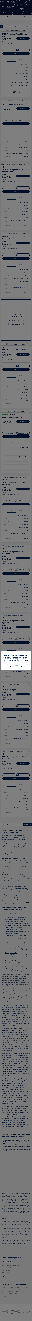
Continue (16, 665)
